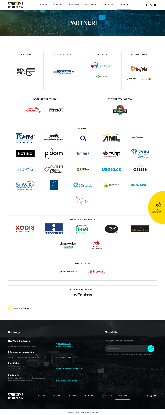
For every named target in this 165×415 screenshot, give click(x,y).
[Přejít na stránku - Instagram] (151, 5)
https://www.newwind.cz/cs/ (68, 346)
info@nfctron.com (64, 357)
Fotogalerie (108, 5)
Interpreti (58, 5)
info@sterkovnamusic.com (67, 381)
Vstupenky (90, 5)
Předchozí (21, 307)
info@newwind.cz (64, 344)
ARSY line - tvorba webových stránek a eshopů (82, 412)
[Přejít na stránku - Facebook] (147, 5)
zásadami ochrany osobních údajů (140, 354)
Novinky (43, 5)
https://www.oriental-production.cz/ (70, 369)
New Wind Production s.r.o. (15, 4)
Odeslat (150, 348)
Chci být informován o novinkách (119, 341)
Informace (74, 5)
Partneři (124, 5)
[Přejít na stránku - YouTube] (155, 5)
